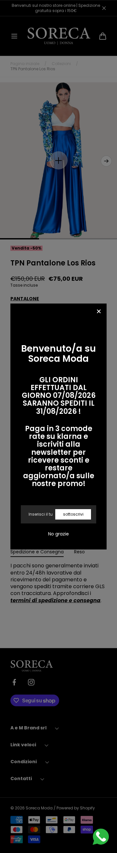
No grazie (58, 534)
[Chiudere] (98, 312)
